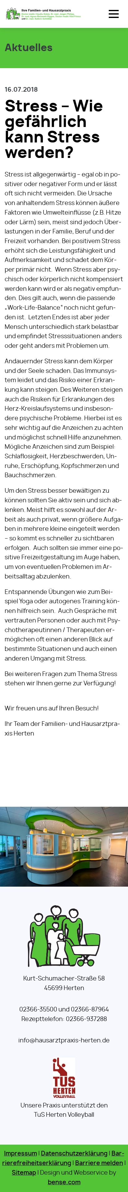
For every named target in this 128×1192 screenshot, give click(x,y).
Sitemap (24, 1173)
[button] (114, 14)
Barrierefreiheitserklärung (63, 1158)
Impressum (20, 1154)
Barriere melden (99, 1163)
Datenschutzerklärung (74, 1154)
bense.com (64, 1182)
